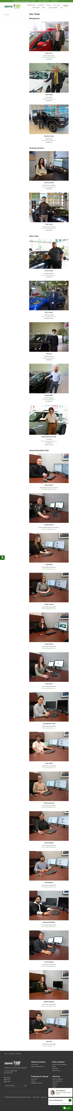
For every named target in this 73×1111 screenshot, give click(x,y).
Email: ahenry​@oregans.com (49, 688)
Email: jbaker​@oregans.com (49, 99)
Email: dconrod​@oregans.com (49, 529)
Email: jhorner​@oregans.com (49, 140)
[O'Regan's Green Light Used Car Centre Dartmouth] (12, 6)
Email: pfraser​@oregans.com (49, 228)
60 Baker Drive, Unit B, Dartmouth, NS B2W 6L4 (24, 1)
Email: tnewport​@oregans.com (49, 966)
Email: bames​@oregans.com (49, 57)
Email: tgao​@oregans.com (49, 358)
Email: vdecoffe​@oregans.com (49, 187)
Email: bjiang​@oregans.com (48, 728)
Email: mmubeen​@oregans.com (48, 926)
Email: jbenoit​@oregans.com (49, 569)
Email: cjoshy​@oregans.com (49, 767)
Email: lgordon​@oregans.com (49, 648)
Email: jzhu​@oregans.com (49, 1045)
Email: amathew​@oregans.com (49, 847)
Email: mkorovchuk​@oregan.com (49, 441)
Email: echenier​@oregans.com (49, 275)
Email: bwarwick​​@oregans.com (48, 1006)
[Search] (61, 7)
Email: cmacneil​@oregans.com (49, 807)
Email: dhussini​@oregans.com (49, 489)
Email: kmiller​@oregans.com (49, 399)
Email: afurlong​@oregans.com (49, 608)
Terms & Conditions (67, 1103)
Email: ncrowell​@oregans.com (49, 316)
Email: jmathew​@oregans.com (49, 886)
